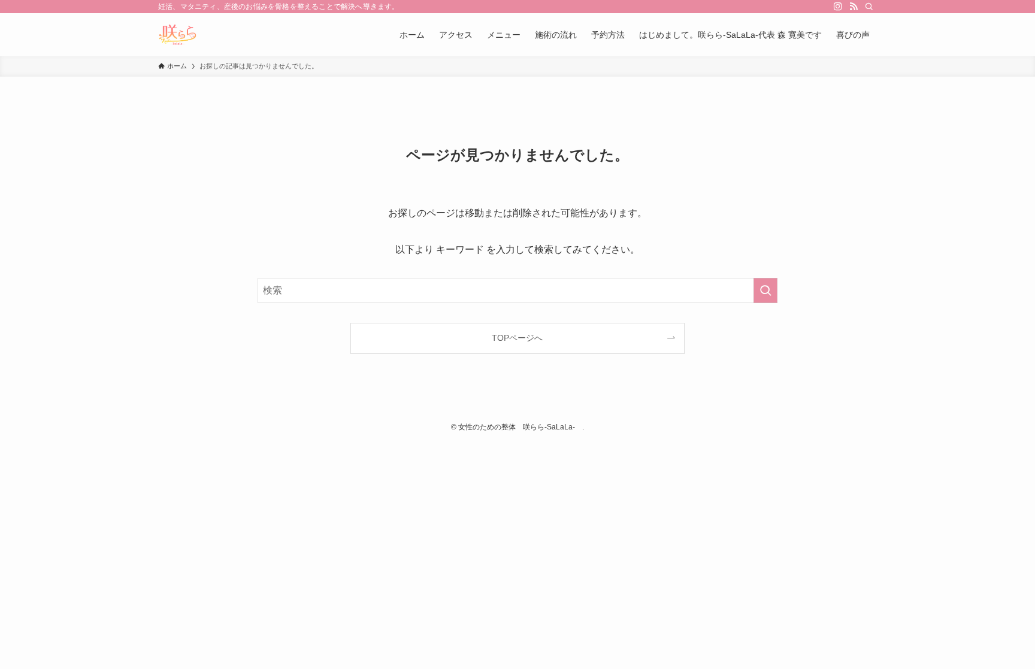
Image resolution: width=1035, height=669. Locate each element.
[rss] (853, 6)
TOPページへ (517, 338)
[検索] (869, 6)
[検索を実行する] (765, 290)
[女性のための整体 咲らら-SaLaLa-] (177, 35)
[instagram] (838, 6)
